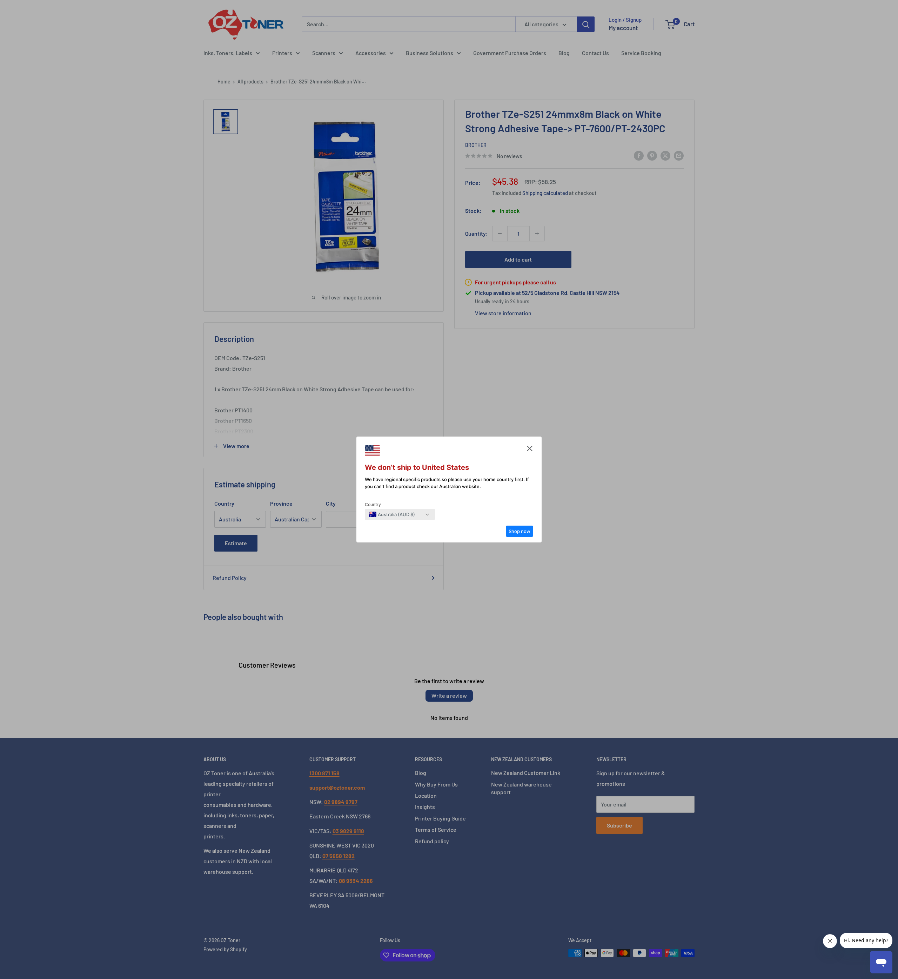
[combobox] (392, 514)
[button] (529, 450)
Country (373, 504)
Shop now (519, 531)
